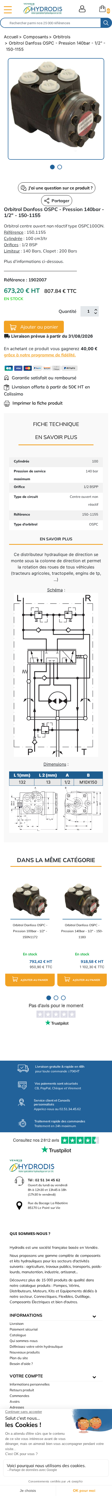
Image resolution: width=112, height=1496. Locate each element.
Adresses (17, 1407)
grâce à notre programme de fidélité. (40, 354)
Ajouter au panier (38, 327)
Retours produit (22, 1390)
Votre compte (26, 1375)
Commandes (19, 1396)
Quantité (67, 311)
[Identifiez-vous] (82, 8)
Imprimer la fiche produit (38, 403)
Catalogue (18, 1335)
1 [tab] (52, 167)
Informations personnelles (29, 1384)
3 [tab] (63, 998)
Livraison (17, 1323)
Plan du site (19, 1358)
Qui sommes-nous (24, 1341)
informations (26, 1315)
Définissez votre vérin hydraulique (36, 1346)
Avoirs (15, 1401)
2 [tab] (59, 167)
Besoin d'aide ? (21, 1364)
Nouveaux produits (25, 1352)
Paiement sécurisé (24, 1329)
